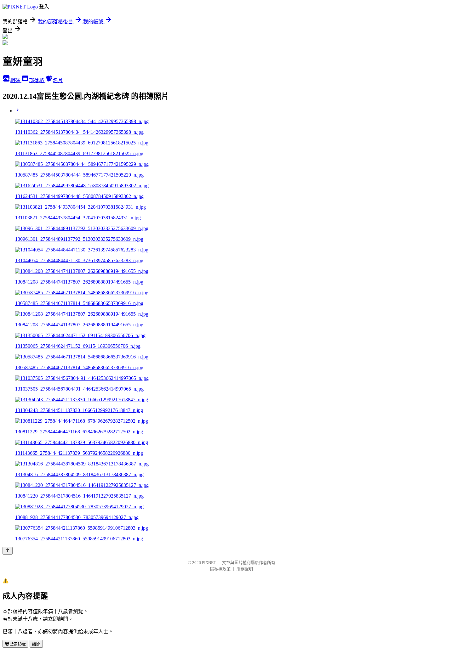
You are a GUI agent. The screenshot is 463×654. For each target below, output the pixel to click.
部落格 (37, 80)
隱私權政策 (220, 569)
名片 (58, 80)
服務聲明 (245, 569)
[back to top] (8, 551)
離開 (36, 644)
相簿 (15, 80)
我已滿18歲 (15, 644)
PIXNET (209, 562)
